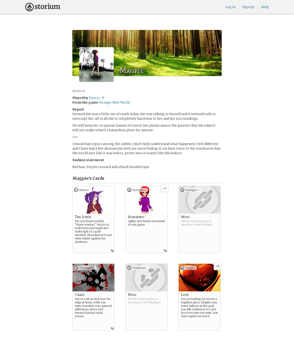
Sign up (248, 7)
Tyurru (94, 98)
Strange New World (114, 102)
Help (265, 7)
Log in (230, 7)
